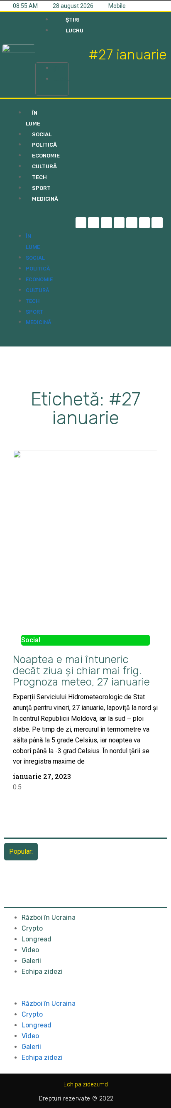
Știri (59, 68)
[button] (51, 51)
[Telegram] (93, 222)
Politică (38, 268)
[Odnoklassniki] (157, 222)
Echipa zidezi (42, 971)
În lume (33, 118)
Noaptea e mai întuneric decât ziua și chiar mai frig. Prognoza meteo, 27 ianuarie (81, 670)
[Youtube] (144, 222)
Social (35, 258)
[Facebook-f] (81, 222)
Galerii (31, 961)
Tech (32, 301)
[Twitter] (106, 222)
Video (30, 950)
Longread (36, 939)
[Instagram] (119, 222)
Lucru (62, 79)
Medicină (38, 322)
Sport (34, 312)
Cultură (37, 290)
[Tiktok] (131, 222)
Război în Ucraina (49, 917)
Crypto (32, 928)
